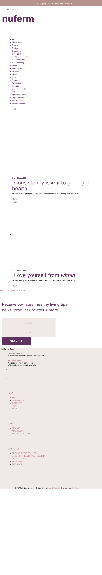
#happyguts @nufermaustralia (13, 290)
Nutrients (16, 80)
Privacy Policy (19, 459)
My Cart (16, 428)
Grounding (16, 51)
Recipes (15, 86)
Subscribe (17, 461)
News (14, 77)
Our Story (17, 403)
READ (14, 199)
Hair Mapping (18, 400)
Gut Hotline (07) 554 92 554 (24, 453)
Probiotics (16, 83)
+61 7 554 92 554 (15, 360)
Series (14, 92)
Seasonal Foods (19, 89)
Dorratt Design (53, 488)
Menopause (17, 68)
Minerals (15, 71)
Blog (14, 398)
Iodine (14, 65)
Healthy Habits (18, 60)
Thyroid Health (18, 97)
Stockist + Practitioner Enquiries (29, 456)
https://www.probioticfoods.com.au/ (51, 527)
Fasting (15, 48)
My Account (18, 431)
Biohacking (17, 42)
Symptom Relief (19, 94)
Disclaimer (17, 464)
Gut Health (16, 54)
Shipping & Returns (21, 434)
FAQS (14, 406)
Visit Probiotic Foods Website (51, 558)
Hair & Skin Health (20, 57)
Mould (14, 74)
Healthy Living (18, 62)
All (13, 39)
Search (15, 409)
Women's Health (19, 103)
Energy (15, 45)
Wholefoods (17, 100)
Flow (77, 488)
